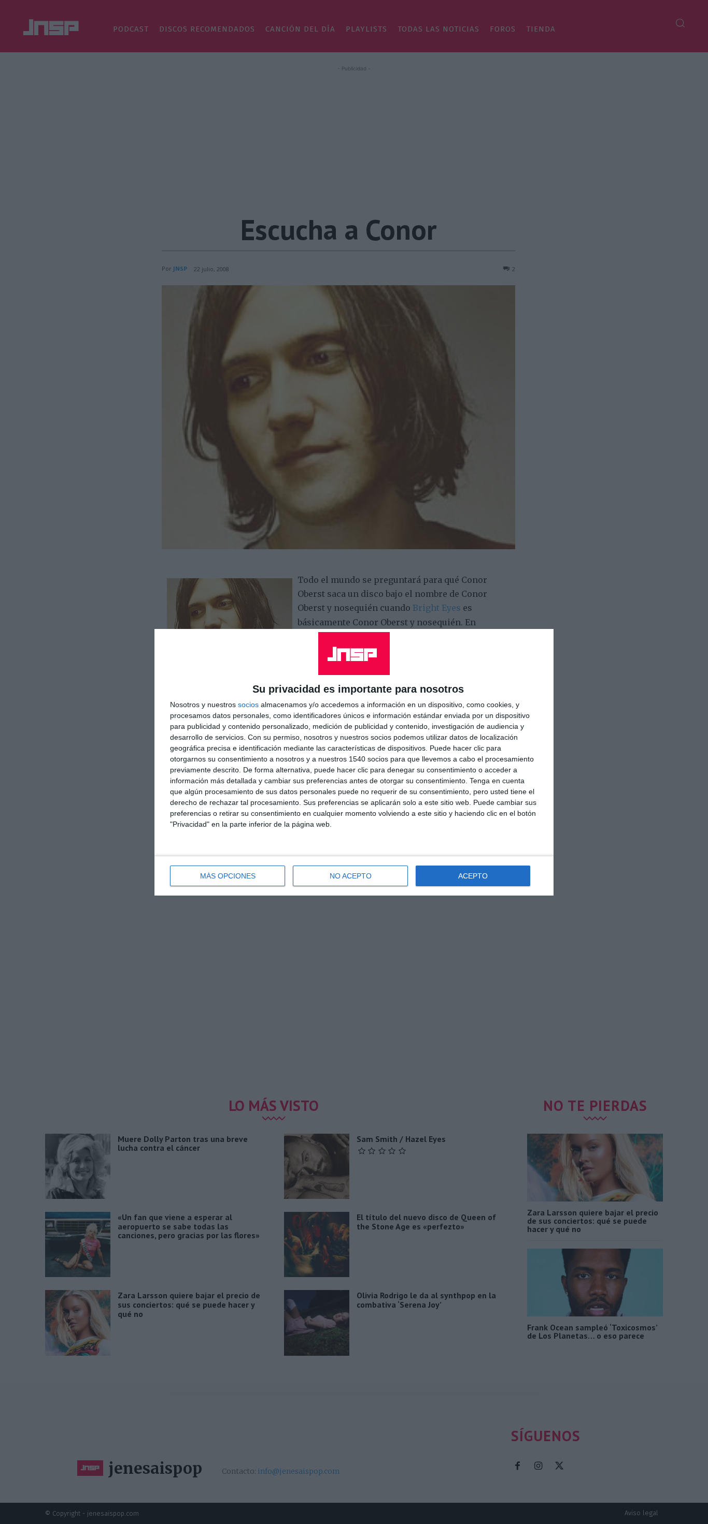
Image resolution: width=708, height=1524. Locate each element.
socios (248, 704)
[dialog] (354, 762)
